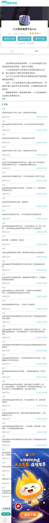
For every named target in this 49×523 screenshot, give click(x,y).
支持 (37, 117)
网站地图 (6, 514)
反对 (43, 117)
